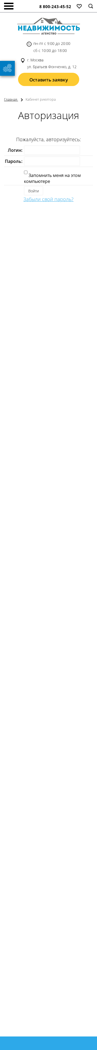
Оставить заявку (48, 80)
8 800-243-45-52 (55, 6)
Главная (11, 99)
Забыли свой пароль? (48, 199)
